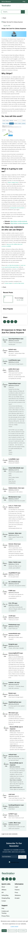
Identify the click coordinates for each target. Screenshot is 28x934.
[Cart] (18, 6)
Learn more (14, 926)
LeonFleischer (13, 360)
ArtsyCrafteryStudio (14, 468)
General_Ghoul (13, 544)
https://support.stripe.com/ (16, 787)
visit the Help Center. (19, 283)
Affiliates (4, 889)
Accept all (4, 930)
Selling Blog (5, 895)
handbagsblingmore (15, 805)
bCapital (17, 898)
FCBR (10, 590)
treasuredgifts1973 (14, 653)
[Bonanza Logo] (6, 6)
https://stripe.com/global (15, 780)
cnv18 (10, 615)
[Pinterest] (10, 879)
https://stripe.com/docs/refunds (18, 221)
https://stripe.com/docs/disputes (19, 223)
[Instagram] (14, 879)
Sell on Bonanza (6, 1)
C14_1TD (11, 603)
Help (24, 1)
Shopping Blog (6, 898)
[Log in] (21, 6)
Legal (16, 887)
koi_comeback (13, 581)
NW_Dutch (12, 713)
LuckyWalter (12, 459)
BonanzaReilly (14, 726)
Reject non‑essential (12, 930)
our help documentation (13, 265)
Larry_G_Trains (13, 505)
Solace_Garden (13, 562)
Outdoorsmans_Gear (15, 488)
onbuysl (11, 754)
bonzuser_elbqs (13, 533)
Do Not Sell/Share (22, 930)
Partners (17, 889)
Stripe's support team (13, 182)
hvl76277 (11, 814)
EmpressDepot (13, 383)
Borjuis (11, 693)
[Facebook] (3, 879)
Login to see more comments (9, 834)
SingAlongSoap (13, 702)
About (3, 887)
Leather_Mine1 (13, 822)
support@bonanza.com (15, 745)
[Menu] (25, 6)
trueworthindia (13, 633)
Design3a (11, 644)
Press (16, 892)
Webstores (18, 895)
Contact (4, 901)
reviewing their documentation (16, 207)
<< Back (4, 18)
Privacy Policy (5, 916)
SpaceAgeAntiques (14, 338)
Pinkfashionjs (13, 624)
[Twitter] (6, 879)
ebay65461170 (13, 573)
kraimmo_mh (12, 682)
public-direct (12, 369)
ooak (10, 794)
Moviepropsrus (13, 497)
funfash (11, 349)
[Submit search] (23, 12)
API (3, 892)
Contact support (8, 283)
